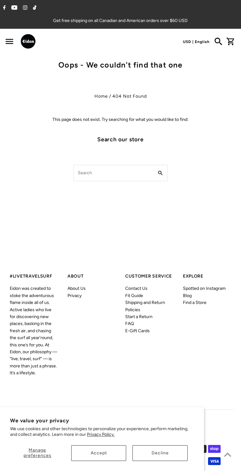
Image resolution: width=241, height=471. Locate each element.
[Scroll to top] (228, 454)
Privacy (74, 295)
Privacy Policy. (101, 434)
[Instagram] (24, 8)
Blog (187, 295)
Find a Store (194, 302)
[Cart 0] (230, 41)
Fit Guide (134, 295)
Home (101, 96)
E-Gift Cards (137, 330)
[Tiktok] (33, 8)
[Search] (218, 41)
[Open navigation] (9, 41)
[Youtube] (14, 8)
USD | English (196, 42)
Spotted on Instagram (204, 288)
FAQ (129, 323)
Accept (99, 453)
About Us (76, 288)
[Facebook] (4, 8)
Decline (160, 453)
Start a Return (139, 316)
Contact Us (136, 288)
